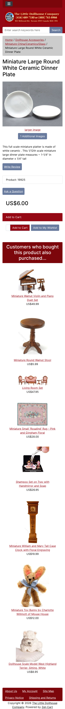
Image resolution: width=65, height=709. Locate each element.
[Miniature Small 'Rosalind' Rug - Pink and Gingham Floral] (32, 414)
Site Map (48, 691)
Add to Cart (20, 227)
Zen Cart (47, 707)
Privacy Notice (14, 697)
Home (9, 40)
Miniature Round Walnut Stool (32, 360)
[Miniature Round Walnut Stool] (32, 335)
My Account (30, 691)
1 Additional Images (32, 136)
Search (56, 30)
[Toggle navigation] (9, 3)
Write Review (12, 166)
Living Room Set (32, 387)
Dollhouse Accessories (29, 40)
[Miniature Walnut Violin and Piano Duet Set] (32, 281)
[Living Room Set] (32, 379)
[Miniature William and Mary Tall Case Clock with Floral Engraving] (32, 521)
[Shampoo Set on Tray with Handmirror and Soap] (32, 463)
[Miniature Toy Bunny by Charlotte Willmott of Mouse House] (32, 585)
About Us (11, 691)
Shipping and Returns (42, 697)
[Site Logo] (32, 17)
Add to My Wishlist (45, 227)
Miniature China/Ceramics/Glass (25, 44)
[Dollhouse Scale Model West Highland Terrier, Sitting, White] (32, 644)
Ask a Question (13, 191)
